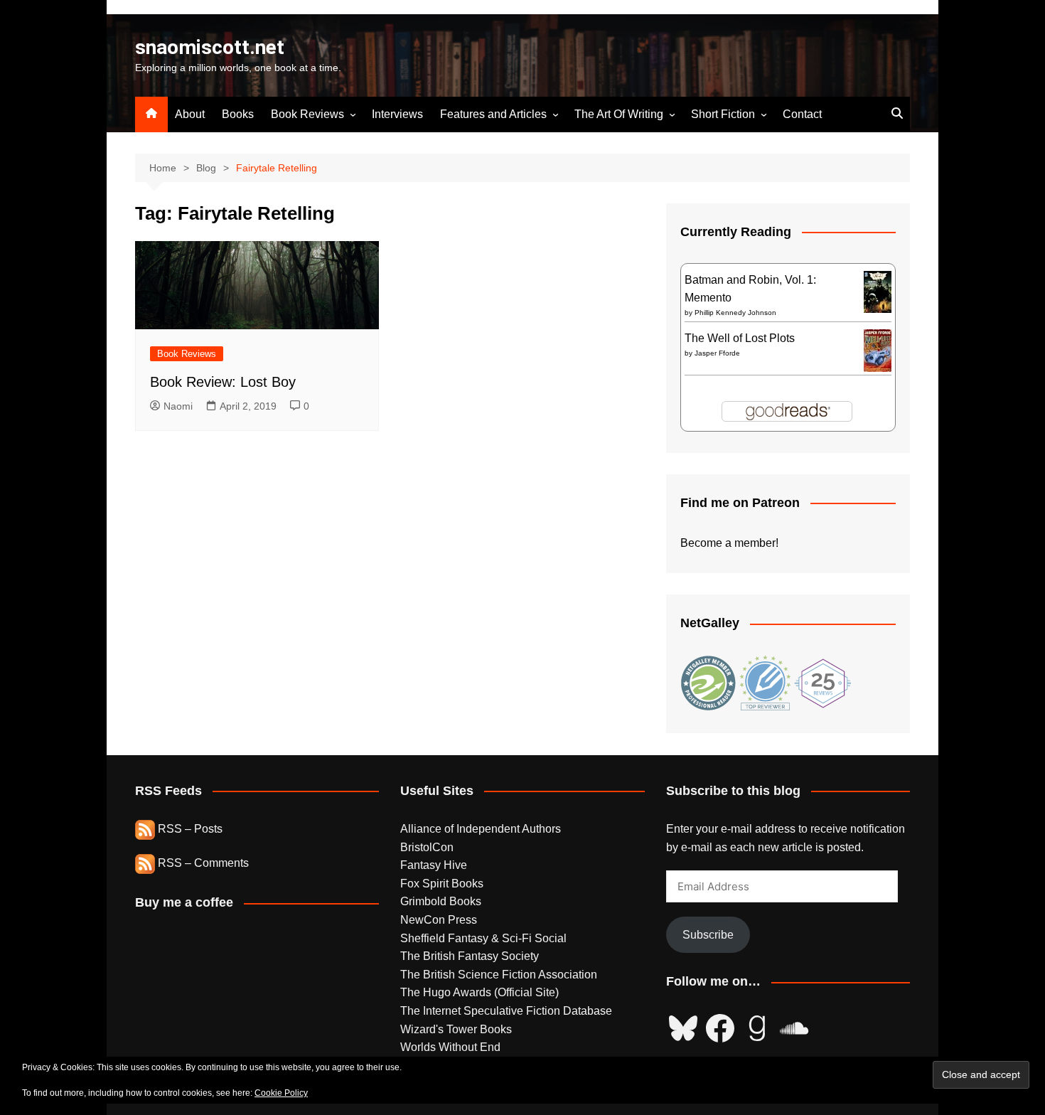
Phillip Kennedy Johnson (735, 312)
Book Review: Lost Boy (223, 382)
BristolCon (427, 847)
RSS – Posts (189, 829)
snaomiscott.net (209, 47)
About (190, 114)
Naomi (178, 406)
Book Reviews (307, 114)
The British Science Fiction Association (498, 975)
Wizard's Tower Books (456, 1029)
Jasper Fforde (717, 353)
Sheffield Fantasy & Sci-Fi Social (483, 938)
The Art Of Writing (618, 114)
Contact (802, 114)
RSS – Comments (202, 863)
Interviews (397, 114)
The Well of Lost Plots (740, 338)
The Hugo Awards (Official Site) (479, 992)
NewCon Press (438, 920)
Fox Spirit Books (441, 883)
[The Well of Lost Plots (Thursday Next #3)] (877, 349)
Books (238, 114)
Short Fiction (723, 114)
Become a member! (729, 543)
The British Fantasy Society (469, 956)
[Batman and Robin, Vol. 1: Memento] (877, 291)
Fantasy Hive (433, 865)
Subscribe (708, 935)
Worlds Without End (450, 1047)
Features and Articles (493, 114)
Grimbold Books (440, 901)
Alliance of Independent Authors (480, 829)
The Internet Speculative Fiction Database (506, 1011)
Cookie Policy (281, 1093)
